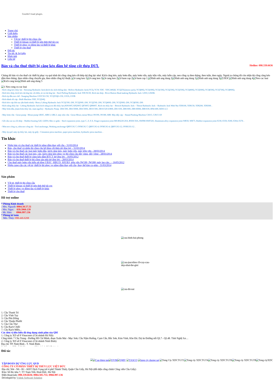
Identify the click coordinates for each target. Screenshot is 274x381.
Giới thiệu (13, 33)
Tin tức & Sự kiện (17, 53)
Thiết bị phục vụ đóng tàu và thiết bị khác (35, 44)
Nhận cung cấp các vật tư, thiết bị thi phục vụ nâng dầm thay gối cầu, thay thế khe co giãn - (59, 165)
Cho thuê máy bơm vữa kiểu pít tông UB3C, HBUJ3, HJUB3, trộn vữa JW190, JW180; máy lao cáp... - (66, 162)
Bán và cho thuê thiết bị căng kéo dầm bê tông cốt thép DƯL (50, 66)
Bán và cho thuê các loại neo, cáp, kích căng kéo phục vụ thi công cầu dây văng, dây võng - (60, 153)
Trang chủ (13, 30)
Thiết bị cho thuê (22, 47)
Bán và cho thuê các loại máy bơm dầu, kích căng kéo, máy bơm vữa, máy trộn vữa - (56, 151)
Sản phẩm (13, 36)
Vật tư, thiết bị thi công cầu (27, 39)
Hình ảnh (12, 56)
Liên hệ (11, 59)
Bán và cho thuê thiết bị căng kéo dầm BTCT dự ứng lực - (43, 156)
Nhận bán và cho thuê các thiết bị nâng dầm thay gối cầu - (43, 145)
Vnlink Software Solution (29, 377)
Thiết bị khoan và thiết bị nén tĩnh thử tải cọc (36, 42)
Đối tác (11, 50)
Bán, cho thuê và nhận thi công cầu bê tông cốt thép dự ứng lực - (46, 148)
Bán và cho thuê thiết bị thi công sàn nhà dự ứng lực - (41, 159)
